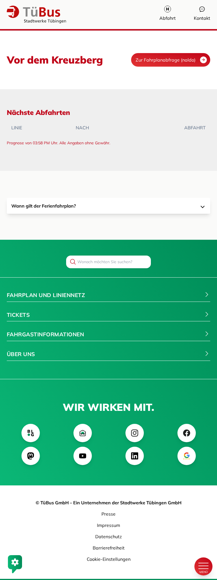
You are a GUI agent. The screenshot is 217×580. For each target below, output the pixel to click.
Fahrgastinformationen (45, 334)
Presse (108, 514)
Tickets (18, 314)
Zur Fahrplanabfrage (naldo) (166, 60)
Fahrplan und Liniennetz (46, 295)
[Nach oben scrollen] (203, 547)
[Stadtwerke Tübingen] (24, 14)
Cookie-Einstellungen (109, 559)
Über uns (21, 354)
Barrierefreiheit (109, 548)
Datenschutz (108, 536)
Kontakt (202, 18)
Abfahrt (167, 18)
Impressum (108, 525)
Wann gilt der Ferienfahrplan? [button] (43, 206)
